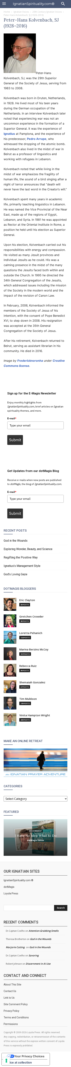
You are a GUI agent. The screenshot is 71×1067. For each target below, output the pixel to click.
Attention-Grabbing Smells (43, 930)
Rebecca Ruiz (28, 666)
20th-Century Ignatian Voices (47, 11)
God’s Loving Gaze (15, 574)
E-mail (11, 418)
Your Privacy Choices (29, 1056)
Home (7, 11)
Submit (15, 439)
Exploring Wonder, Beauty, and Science (28, 549)
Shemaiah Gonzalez (32, 682)
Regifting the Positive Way (21, 557)
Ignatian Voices (21, 11)
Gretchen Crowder (31, 616)
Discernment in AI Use (38, 963)
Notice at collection (18, 1062)
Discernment (35, 831)
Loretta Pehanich (30, 633)
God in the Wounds (15, 540)
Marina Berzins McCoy (33, 649)
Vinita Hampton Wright (34, 715)
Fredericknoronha (30, 360)
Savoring (34, 955)
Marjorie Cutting (15, 947)
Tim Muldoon (28, 699)
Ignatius (9, 134)
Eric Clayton (27, 600)
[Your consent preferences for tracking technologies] (6, 1060)
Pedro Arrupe (36, 139)
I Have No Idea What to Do (35, 835)
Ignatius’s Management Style (22, 566)
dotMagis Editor (35, 840)
